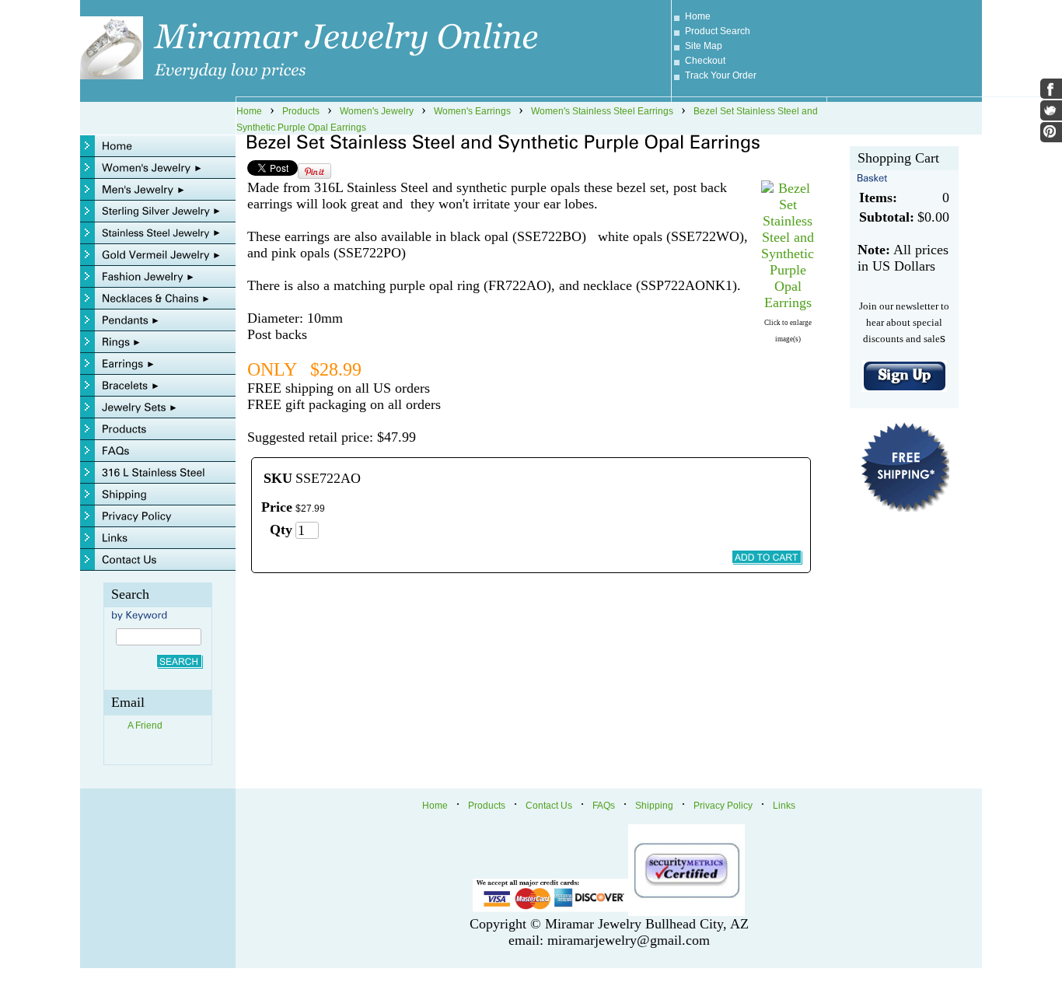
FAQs (603, 805)
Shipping (654, 805)
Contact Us (549, 805)
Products (301, 111)
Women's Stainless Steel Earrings (602, 111)
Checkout (705, 60)
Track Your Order (720, 75)
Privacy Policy (723, 805)
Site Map (703, 45)
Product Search (717, 31)
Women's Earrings (472, 111)
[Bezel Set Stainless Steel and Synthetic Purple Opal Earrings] (787, 302)
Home (698, 16)
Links (784, 805)
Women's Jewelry (377, 111)
